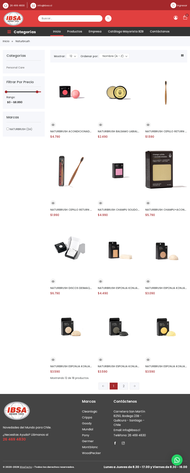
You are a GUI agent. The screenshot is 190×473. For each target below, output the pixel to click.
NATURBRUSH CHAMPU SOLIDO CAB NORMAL (119, 210)
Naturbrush (23, 41)
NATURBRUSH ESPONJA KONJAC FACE (166, 288)
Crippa (87, 417)
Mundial (87, 429)
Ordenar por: (89, 56)
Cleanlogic (89, 411)
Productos (74, 31)
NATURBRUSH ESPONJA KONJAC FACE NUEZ (71, 366)
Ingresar (182, 5)
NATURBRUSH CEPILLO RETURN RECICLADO (166, 131)
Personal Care (15, 67)
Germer (88, 441)
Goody (87, 423)
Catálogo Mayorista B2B (125, 31)
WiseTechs (26, 467)
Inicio (57, 31)
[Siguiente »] (134, 386)
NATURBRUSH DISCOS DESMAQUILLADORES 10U (71, 288)
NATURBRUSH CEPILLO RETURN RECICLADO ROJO (71, 210)
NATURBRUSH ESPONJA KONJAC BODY (119, 288)
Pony (85, 435)
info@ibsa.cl (44, 5)
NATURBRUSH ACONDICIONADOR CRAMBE (71, 131)
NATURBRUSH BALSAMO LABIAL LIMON (119, 131)
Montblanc (90, 447)
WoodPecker (91, 453)
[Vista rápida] (53, 125)
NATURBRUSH (20, 129)
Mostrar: (59, 56)
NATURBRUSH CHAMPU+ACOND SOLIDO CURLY (166, 210)
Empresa (95, 31)
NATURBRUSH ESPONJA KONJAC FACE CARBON (119, 366)
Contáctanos (160, 31)
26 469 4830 (17, 5)
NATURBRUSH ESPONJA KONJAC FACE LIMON (166, 366)
